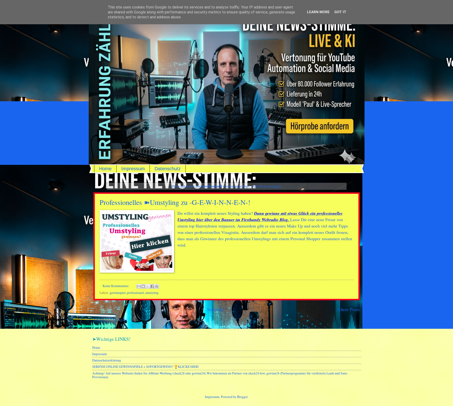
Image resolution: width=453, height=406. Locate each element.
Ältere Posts (348, 309)
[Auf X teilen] (147, 286)
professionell (135, 292)
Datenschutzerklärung (106, 360)
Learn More (318, 12)
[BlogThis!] (143, 286)
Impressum (133, 168)
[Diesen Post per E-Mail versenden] (138, 286)
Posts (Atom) (118, 319)
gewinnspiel (118, 292)
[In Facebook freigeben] (152, 286)
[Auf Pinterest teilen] (156, 286)
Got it (340, 12)
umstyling (152, 292)
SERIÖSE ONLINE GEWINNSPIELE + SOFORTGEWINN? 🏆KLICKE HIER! (145, 366)
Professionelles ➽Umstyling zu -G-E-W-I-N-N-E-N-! (175, 202)
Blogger (242, 396)
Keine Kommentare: (116, 286)
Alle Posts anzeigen (266, 186)
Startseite (215, 309)
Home (105, 168)
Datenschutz (168, 168)
